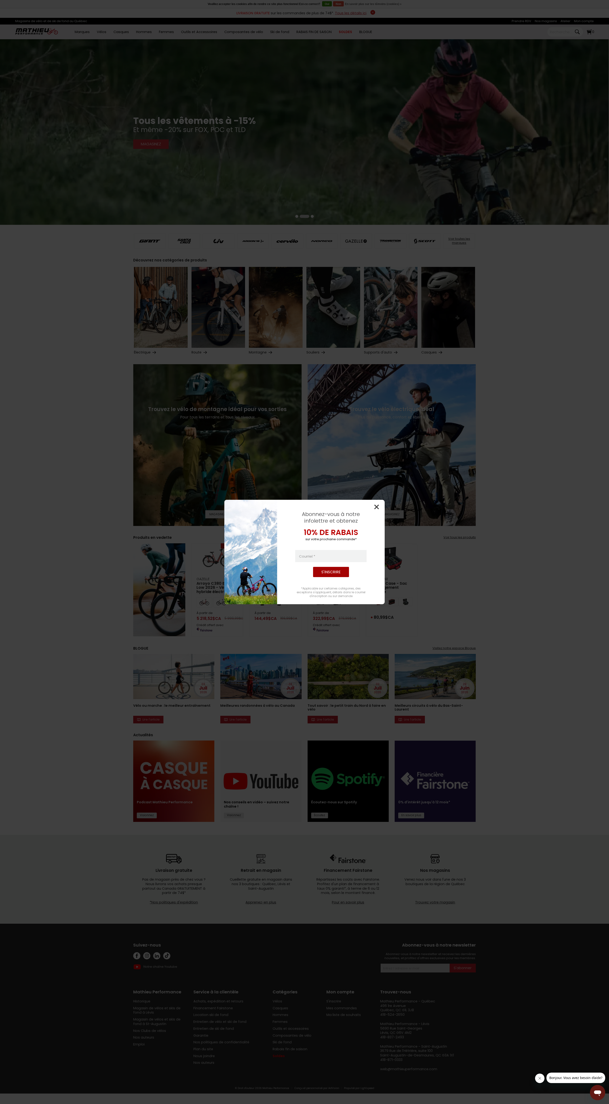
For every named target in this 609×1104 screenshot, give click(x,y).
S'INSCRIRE (331, 572)
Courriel (307, 556)
